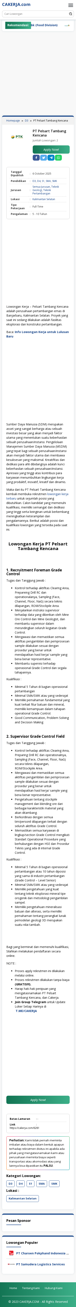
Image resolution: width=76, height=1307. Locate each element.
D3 (34, 181)
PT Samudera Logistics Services (40, 1264)
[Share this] (36, 158)
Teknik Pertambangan (42, 191)
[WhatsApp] (58, 158)
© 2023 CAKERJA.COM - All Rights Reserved (38, 1302)
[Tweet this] (43, 158)
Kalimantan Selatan (44, 199)
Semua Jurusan (41, 186)
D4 (39, 181)
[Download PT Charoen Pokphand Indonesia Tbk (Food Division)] (11, 1253)
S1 (43, 181)
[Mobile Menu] (71, 5)
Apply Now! (51, 149)
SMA (48, 181)
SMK (54, 181)
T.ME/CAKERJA (27, 1011)
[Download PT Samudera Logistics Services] (11, 1264)
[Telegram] (51, 158)
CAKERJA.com (16, 4)
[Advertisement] (38, 73)
